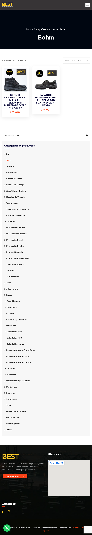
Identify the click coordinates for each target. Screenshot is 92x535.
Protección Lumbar (15, 246)
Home (8, 283)
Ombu (8, 405)
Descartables (12, 203)
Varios (9, 430)
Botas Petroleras (14, 178)
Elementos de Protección (17, 209)
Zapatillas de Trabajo (16, 191)
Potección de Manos (15, 215)
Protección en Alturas (16, 411)
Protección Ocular (15, 252)
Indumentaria (12, 289)
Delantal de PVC (14, 338)
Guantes (11, 221)
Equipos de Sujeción (15, 264)
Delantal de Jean (14, 332)
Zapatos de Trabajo (15, 197)
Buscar (87, 135)
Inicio (28, 29)
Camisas (10, 313)
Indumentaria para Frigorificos (20, 350)
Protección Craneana (16, 234)
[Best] (7, 5)
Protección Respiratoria (17, 258)
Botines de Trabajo (15, 185)
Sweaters (11, 374)
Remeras (10, 393)
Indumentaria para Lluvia (17, 356)
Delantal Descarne (15, 344)
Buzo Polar (12, 307)
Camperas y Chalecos (16, 319)
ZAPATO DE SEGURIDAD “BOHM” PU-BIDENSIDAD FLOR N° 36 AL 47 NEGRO (46, 100)
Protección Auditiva (15, 227)
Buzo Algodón (13, 301)
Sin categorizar (13, 423)
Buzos (9, 295)
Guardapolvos (12, 276)
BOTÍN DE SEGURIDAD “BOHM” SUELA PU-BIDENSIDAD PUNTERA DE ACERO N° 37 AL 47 (15, 101)
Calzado (10, 166)
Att (7, 154)
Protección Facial (14, 240)
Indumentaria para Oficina (18, 362)
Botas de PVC (12, 172)
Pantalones (11, 387)
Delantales (11, 325)
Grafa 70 (10, 270)
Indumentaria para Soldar (18, 381)
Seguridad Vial (12, 417)
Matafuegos (11, 399)
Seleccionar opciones (23, 72)
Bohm (8, 160)
